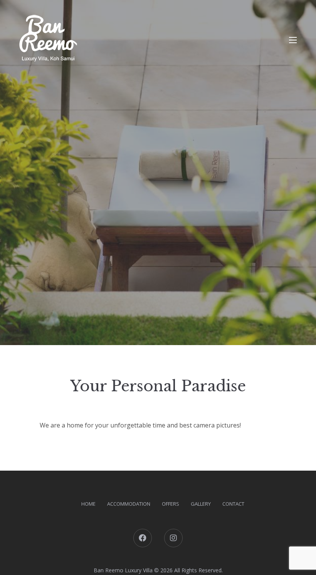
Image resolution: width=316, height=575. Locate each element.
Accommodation (128, 503)
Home (88, 503)
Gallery (201, 503)
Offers (170, 503)
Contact (233, 503)
